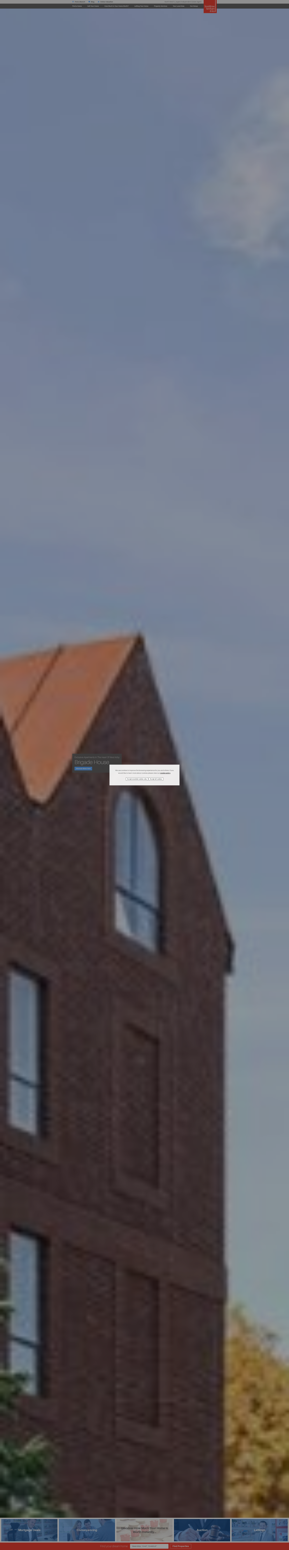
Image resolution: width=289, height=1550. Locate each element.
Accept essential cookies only (137, 779)
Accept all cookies (156, 779)
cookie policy (165, 773)
